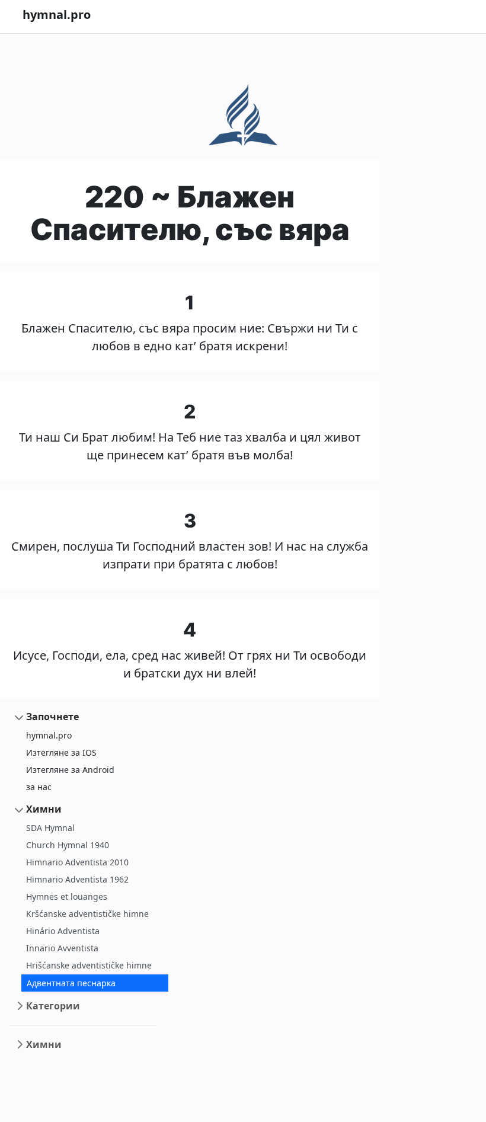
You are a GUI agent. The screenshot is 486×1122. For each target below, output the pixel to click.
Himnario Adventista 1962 (77, 879)
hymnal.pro (49, 735)
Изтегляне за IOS (61, 752)
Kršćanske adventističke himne (87, 913)
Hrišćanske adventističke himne (89, 965)
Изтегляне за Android (70, 769)
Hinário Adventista (63, 930)
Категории (53, 1005)
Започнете (52, 716)
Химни (44, 809)
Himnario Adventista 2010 (77, 862)
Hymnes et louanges (66, 896)
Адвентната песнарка (71, 983)
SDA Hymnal (50, 827)
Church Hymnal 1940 (67, 845)
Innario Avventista (62, 948)
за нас (39, 786)
